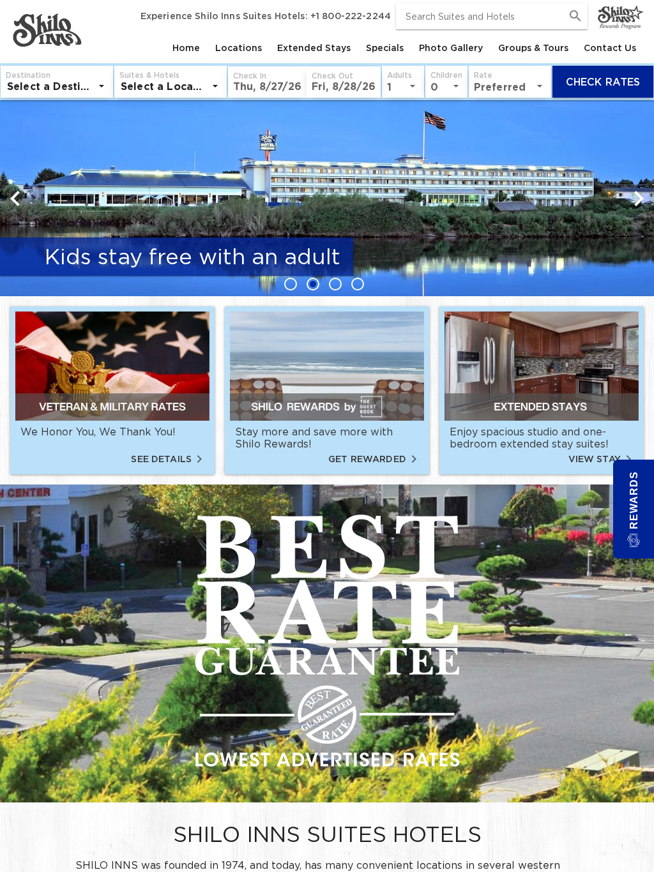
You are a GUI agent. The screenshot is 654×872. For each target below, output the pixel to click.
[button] (267, 82)
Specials (385, 48)
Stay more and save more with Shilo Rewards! (314, 437)
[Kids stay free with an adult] (327, 182)
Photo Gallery (451, 48)
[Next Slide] (638, 198)
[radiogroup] (327, 284)
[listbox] (57, 86)
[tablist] (364, 48)
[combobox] (492, 16)
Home (186, 48)
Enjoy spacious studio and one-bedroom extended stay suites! (529, 437)
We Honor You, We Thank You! (98, 431)
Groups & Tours (533, 48)
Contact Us (610, 48)
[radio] (293, 284)
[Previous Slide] (15, 198)
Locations (238, 48)
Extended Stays (314, 48)
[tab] (186, 48)
